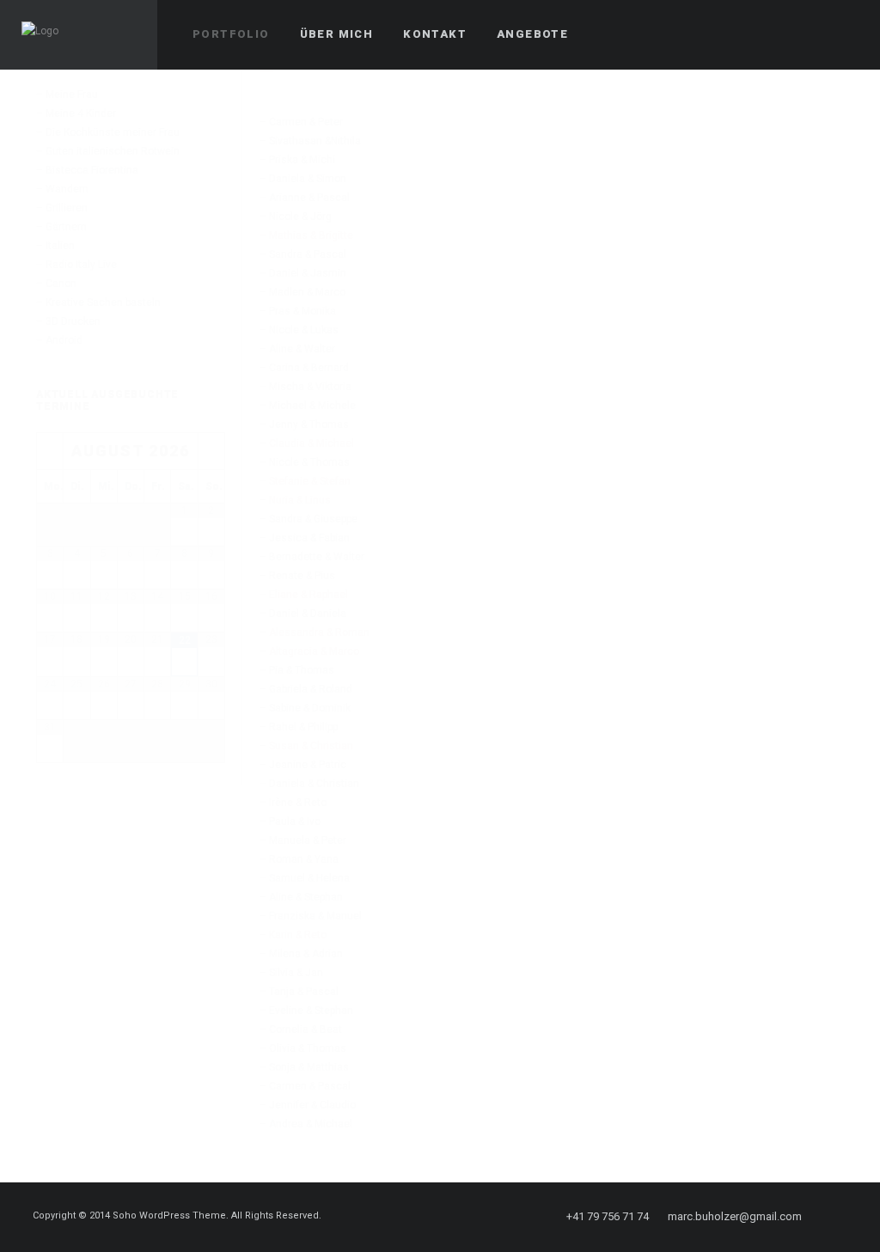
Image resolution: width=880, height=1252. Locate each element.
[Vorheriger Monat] (50, 451)
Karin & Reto (298, 935)
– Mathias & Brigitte (306, 235)
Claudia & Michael (311, 443)
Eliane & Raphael (308, 595)
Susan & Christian (311, 746)
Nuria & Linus (300, 500)
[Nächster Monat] (211, 451)
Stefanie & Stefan (310, 481)
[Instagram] (843, 1216)
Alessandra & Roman (319, 632)
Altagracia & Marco (314, 651)
